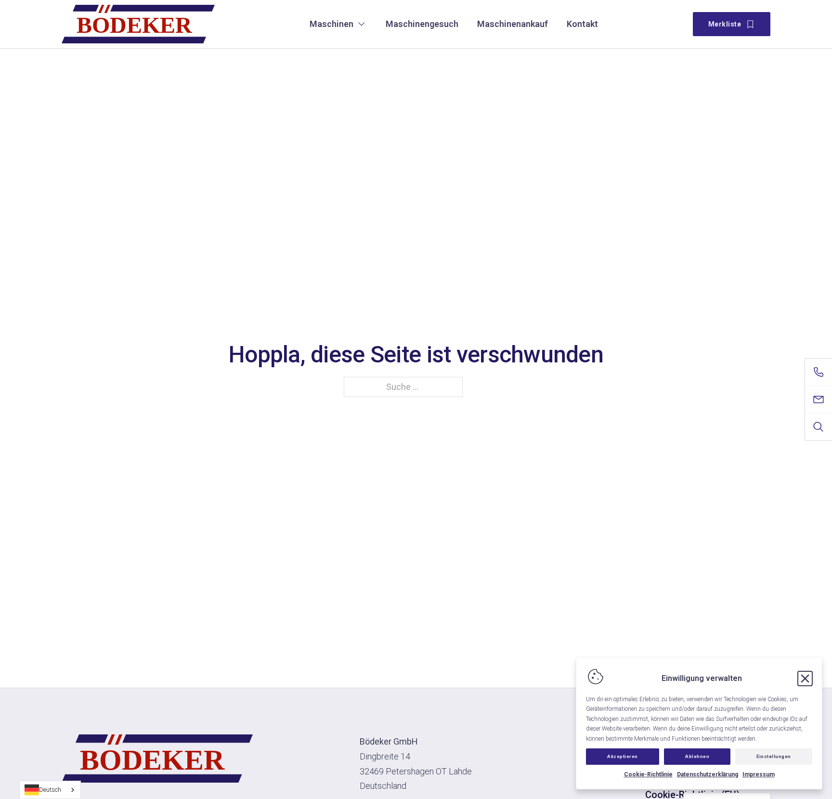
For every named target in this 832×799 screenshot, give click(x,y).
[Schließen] (805, 678)
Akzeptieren (622, 756)
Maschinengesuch (422, 24)
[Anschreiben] (818, 399)
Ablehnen (697, 756)
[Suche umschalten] (818, 426)
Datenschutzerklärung (707, 774)
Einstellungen (773, 756)
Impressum (758, 774)
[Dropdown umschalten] (361, 24)
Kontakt (582, 24)
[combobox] (50, 790)
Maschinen (331, 24)
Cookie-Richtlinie (648, 774)
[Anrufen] (818, 372)
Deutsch (50, 789)
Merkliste (724, 24)
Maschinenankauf (512, 24)
